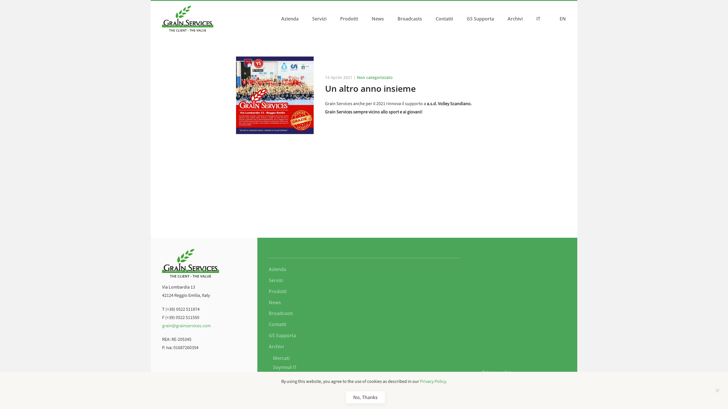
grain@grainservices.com (186, 326)
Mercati (281, 358)
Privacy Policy (433, 381)
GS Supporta (480, 19)
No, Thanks (365, 397)
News (378, 19)
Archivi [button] (515, 19)
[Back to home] (187, 19)
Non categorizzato (375, 77)
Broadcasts (410, 19)
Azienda (290, 19)
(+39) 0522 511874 (183, 309)
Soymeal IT (285, 367)
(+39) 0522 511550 (182, 317)
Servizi (319, 19)
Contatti (444, 19)
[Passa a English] (561, 19)
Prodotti (349, 19)
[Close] (717, 391)
